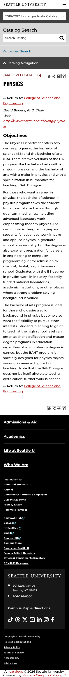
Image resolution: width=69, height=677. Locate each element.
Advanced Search (17, 51)
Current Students (15, 499)
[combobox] (34, 16)
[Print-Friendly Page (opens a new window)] (59, 76)
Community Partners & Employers (25, 494)
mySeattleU (11, 527)
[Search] (62, 38)
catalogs (16, 671)
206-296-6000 (22, 596)
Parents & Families (15, 509)
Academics (14, 436)
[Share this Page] (54, 76)
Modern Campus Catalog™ (44, 675)
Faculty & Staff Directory (19, 553)
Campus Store (13, 542)
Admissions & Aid (21, 422)
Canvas (8, 522)
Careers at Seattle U (16, 548)
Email (7, 532)
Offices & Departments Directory (24, 557)
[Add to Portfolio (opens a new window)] (49, 76)
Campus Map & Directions (29, 608)
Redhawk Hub (13, 517)
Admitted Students (16, 484)
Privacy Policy (12, 647)
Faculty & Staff (13, 504)
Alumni (8, 489)
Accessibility (11, 657)
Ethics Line (10, 663)
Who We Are (16, 465)
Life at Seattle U (19, 450)
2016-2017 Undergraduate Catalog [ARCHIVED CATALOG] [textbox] (35, 16)
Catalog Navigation (23, 63)
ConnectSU (11, 538)
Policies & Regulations (17, 641)
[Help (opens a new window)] (63, 76)
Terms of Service (14, 652)
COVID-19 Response (16, 563)
